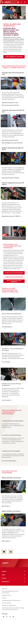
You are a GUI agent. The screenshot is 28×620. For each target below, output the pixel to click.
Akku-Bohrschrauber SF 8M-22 (10, 177)
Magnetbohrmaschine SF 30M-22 (11, 216)
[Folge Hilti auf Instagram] (6, 616)
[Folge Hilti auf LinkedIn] (10, 616)
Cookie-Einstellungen (6, 602)
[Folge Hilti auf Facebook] (3, 616)
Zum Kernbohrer (6, 400)
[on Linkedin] (10, 551)
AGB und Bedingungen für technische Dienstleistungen (10, 592)
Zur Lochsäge (5, 361)
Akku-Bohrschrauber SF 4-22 (9, 102)
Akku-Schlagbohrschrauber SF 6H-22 (12, 142)
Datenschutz (4, 588)
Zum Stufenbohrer (7, 326)
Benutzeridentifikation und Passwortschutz (11, 600)
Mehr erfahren (6, 506)
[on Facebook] (4, 551)
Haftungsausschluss (6, 595)
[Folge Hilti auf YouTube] (13, 616)
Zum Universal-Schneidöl (9, 460)
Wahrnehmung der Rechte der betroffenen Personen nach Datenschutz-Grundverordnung (13, 608)
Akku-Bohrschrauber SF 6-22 (9, 140)
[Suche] (24, 2)
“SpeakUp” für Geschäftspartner (9, 605)
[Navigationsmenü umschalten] (2, 2)
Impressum (4, 597)
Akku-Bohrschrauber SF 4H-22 (10, 105)
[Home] (7, 2)
